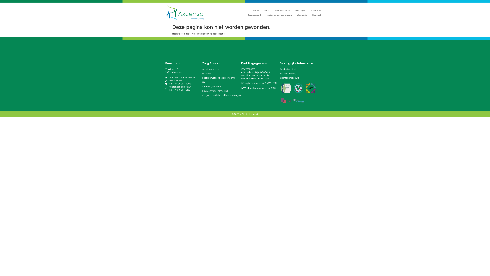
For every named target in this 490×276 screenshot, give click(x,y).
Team (267, 10)
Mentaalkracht (282, 10)
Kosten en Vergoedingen (279, 15)
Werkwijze (300, 10)
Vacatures (315, 10)
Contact (316, 15)
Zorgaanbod (254, 15)
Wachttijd (302, 15)
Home (256, 10)
